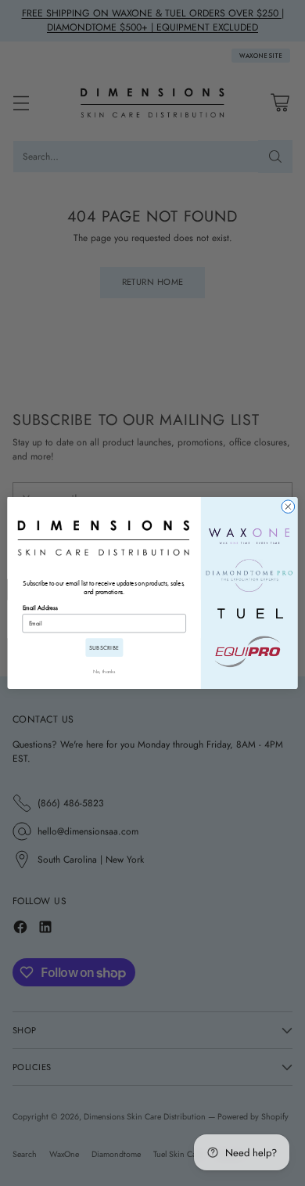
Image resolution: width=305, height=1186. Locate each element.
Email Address (40, 607)
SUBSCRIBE (104, 647)
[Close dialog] (288, 507)
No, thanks (104, 671)
